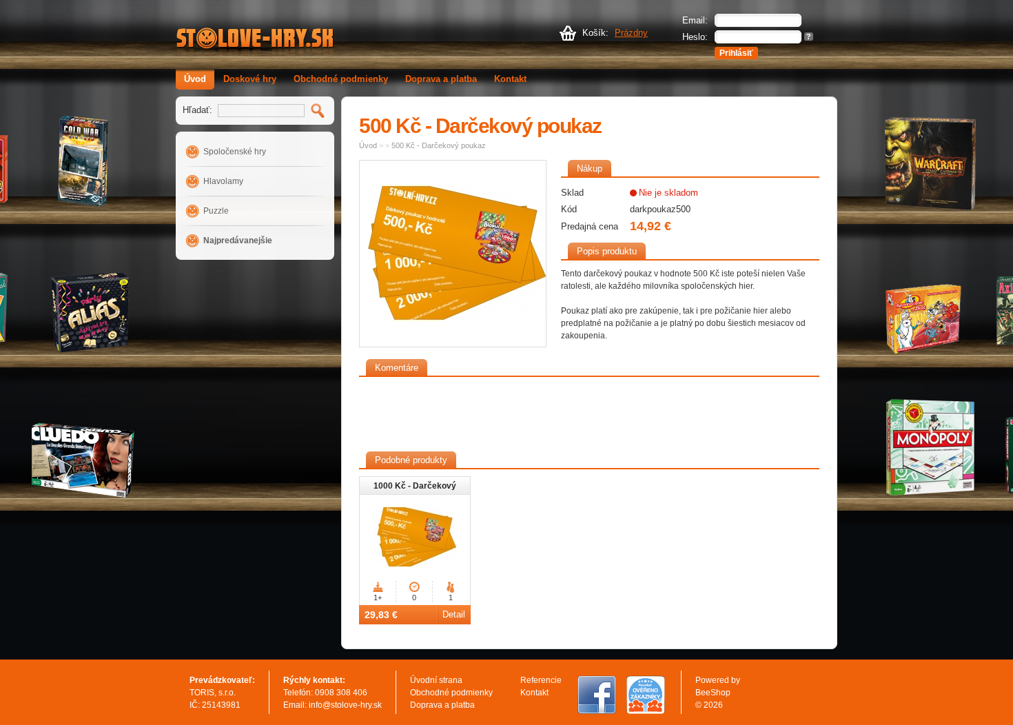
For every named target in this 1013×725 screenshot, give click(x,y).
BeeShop (712, 692)
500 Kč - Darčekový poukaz (438, 145)
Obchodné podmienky (341, 79)
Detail (453, 614)
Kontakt (510, 79)
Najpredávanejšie (237, 240)
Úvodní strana (436, 680)
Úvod (195, 79)
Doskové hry (249, 79)
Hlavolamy (223, 181)
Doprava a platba (441, 79)
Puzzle (216, 211)
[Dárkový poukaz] (453, 254)
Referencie (541, 680)
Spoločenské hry (234, 151)
